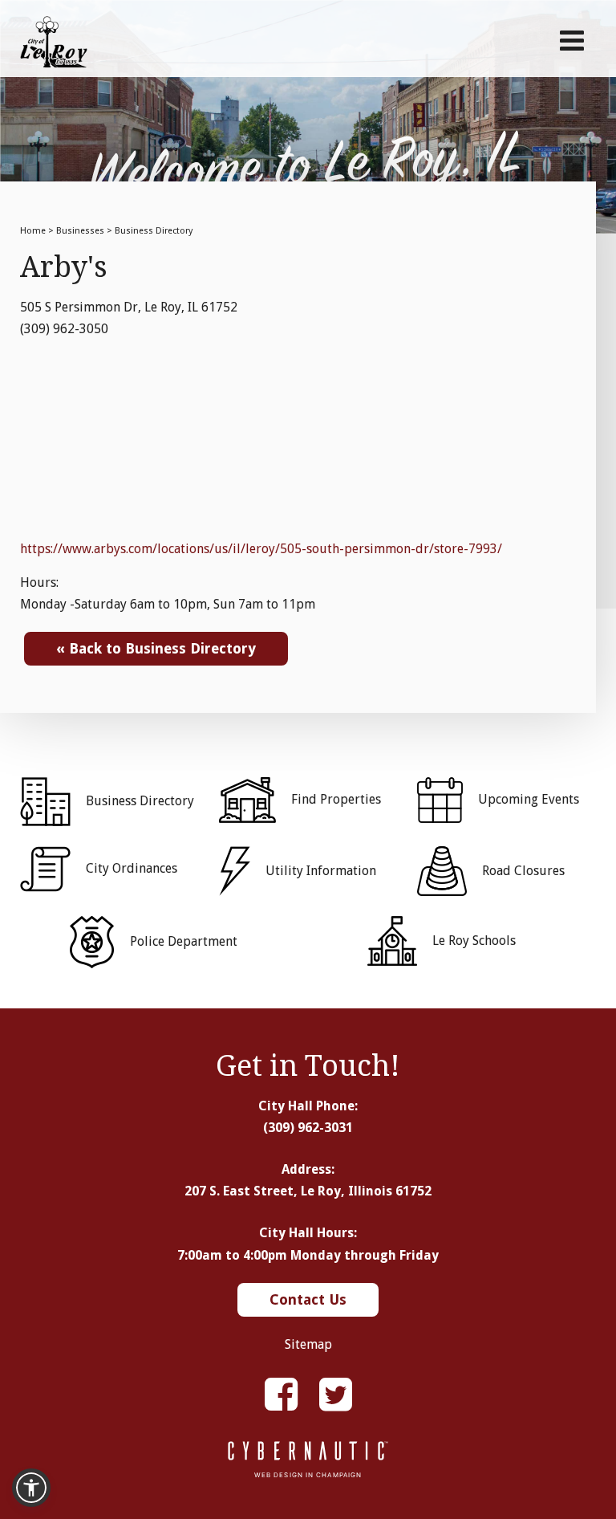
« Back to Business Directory (156, 648)
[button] (31, 1487)
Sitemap (308, 1344)
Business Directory (153, 231)
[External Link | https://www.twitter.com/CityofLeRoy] (335, 1395)
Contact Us (308, 1299)
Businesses (80, 231)
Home (33, 231)
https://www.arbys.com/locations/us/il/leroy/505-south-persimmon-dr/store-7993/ (261, 548)
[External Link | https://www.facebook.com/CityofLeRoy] (281, 1395)
